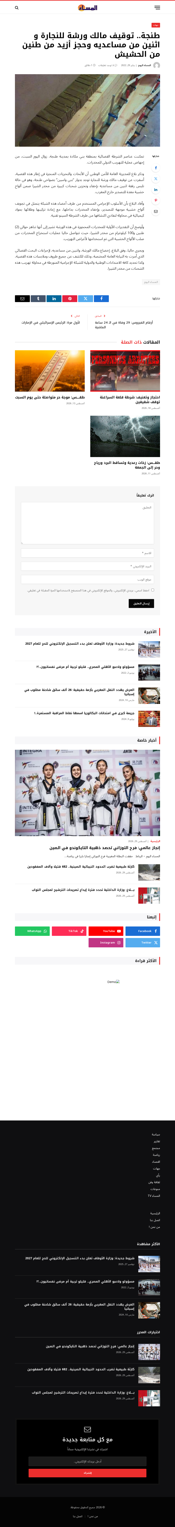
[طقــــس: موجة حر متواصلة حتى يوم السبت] (50, 371)
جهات (155, 25)
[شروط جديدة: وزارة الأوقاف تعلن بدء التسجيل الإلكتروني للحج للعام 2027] (149, 649)
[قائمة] (157, 7)
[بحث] (17, 7)
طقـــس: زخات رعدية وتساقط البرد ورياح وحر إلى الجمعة (127, 465)
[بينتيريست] (156, 200)
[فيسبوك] (156, 168)
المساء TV (154, 1196)
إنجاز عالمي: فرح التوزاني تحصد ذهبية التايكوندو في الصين (105, 847)
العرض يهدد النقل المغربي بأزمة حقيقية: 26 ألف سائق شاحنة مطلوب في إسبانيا (79, 692)
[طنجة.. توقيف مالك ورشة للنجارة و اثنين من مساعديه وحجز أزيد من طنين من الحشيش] (87, 110)
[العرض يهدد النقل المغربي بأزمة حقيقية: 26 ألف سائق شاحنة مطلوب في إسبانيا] (149, 696)
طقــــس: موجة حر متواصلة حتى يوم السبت (50, 397)
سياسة (156, 1134)
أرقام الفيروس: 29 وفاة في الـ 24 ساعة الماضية (124, 325)
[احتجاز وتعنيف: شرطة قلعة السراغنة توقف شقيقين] (125, 371)
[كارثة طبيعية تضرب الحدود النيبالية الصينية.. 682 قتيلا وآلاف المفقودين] (149, 872)
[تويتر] (156, 178)
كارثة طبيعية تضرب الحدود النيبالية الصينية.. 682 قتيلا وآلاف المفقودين (80, 867)
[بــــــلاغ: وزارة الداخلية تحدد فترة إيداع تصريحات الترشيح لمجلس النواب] (149, 895)
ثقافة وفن (154, 1182)
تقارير (157, 1141)
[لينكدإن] (156, 189)
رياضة (156, 1155)
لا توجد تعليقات (106, 65)
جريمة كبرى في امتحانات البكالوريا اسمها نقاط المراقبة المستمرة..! (84, 713)
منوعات (155, 1189)
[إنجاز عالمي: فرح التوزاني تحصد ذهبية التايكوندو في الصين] (87, 793)
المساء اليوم (144, 65)
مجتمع (156, 1148)
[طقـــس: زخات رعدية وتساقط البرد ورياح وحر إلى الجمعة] (125, 436)
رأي (158, 1175)
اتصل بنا (155, 1220)
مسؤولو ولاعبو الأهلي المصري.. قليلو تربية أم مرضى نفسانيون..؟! (85, 667)
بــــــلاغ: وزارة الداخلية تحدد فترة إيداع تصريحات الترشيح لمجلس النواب (83, 890)
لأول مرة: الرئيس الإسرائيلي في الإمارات (51, 323)
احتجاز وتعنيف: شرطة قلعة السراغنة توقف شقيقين (130, 399)
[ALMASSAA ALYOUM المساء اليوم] (87, 7)
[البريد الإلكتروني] (156, 211)
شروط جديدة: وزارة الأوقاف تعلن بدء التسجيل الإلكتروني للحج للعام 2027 (79, 644)
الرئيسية (155, 841)
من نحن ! (154, 1227)
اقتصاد (156, 1162)
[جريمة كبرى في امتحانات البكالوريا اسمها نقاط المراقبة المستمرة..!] (149, 719)
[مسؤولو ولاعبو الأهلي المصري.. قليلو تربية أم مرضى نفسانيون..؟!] (149, 672)
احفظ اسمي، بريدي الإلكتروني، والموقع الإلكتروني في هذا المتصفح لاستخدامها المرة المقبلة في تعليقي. (88, 590)
